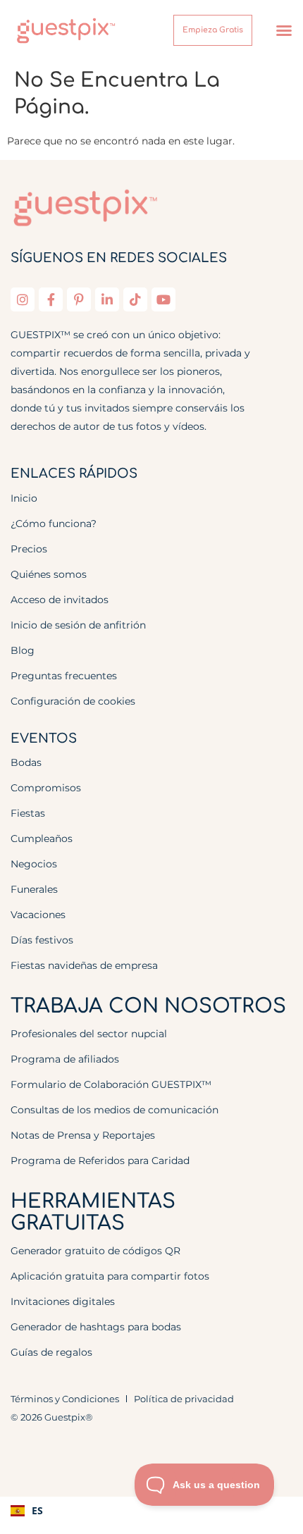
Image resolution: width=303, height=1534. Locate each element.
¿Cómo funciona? (54, 523)
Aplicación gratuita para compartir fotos (110, 1276)
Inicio (24, 498)
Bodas (26, 762)
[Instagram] (23, 299)
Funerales (34, 889)
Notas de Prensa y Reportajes (83, 1135)
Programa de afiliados (65, 1059)
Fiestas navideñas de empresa (84, 965)
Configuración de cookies (73, 701)
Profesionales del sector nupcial (89, 1033)
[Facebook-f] (51, 299)
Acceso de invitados (60, 599)
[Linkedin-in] (107, 299)
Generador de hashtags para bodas (96, 1326)
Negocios (34, 864)
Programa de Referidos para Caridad (100, 1160)
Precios (29, 549)
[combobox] (151, 1511)
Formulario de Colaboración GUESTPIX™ (111, 1084)
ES (37, 1510)
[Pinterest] (79, 299)
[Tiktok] (135, 299)
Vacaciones (38, 914)
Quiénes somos (49, 574)
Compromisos (46, 787)
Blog (23, 650)
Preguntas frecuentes (64, 675)
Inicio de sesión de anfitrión (78, 625)
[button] (284, 30)
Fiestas (28, 813)
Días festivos (42, 940)
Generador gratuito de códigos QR (95, 1250)
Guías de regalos (51, 1352)
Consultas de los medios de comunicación (114, 1109)
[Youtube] (163, 299)
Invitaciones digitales (63, 1301)
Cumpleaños (42, 838)
